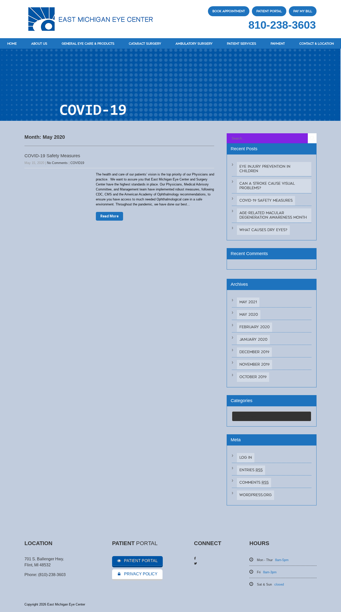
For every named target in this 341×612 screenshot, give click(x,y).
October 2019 (253, 377)
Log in (245, 458)
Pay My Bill (302, 11)
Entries (251, 470)
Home (12, 43)
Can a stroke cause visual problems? (267, 185)
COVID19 (77, 163)
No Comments (57, 163)
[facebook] (195, 558)
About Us (39, 43)
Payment (278, 43)
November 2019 (254, 364)
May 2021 (248, 302)
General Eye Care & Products (88, 43)
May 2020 (248, 314)
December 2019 (254, 352)
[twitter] (195, 563)
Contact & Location (316, 43)
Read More (109, 216)
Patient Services (241, 43)
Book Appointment (228, 11)
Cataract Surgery (145, 43)
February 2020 (254, 327)
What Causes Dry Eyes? (263, 230)
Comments (254, 482)
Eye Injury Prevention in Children (264, 168)
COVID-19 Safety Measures (52, 155)
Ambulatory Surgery (193, 43)
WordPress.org (255, 495)
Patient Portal (269, 11)
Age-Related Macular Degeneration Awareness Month (273, 215)
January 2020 (253, 339)
